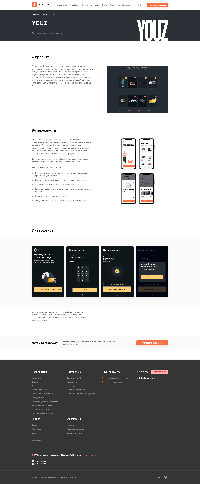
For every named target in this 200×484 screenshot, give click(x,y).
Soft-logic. (37, 477)
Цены (96, 5)
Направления (61, 5)
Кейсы (104, 5)
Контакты (126, 5)
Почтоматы (87, 5)
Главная (35, 15)
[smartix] (41, 5)
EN (141, 5)
